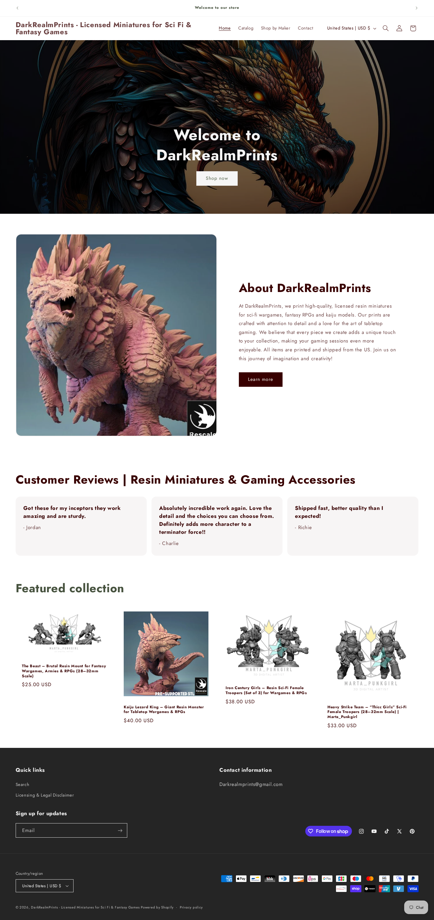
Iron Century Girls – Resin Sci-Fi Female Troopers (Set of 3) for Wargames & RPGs (266, 691)
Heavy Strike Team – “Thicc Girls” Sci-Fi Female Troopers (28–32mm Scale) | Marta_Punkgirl (367, 712)
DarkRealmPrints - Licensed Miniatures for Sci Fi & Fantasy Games (86, 907)
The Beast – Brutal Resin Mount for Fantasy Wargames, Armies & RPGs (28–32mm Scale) (64, 671)
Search (23, 784)
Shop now (217, 178)
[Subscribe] (120, 830)
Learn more (260, 379)
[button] (385, 28)
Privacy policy (191, 907)
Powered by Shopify (157, 907)
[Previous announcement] (17, 8)
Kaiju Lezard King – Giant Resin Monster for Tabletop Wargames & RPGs (164, 709)
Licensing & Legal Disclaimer (45, 795)
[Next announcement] (416, 8)
